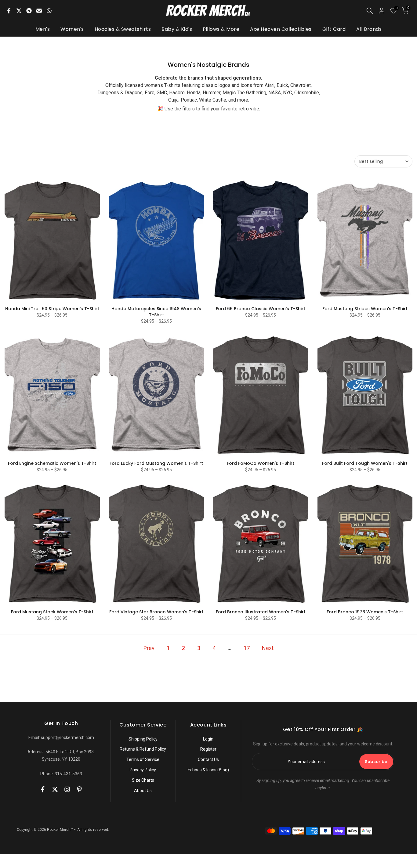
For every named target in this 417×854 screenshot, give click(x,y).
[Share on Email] (39, 10)
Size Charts (143, 780)
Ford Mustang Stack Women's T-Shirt (52, 612)
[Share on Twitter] (19, 10)
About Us (143, 790)
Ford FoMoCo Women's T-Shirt (260, 463)
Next (268, 648)
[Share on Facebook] (9, 10)
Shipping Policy (143, 739)
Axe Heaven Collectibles (281, 29)
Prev (148, 648)
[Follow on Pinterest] (79, 789)
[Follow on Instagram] (67, 789)
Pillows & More (221, 29)
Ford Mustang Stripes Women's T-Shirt (365, 309)
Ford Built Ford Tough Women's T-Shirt (365, 463)
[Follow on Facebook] (43, 789)
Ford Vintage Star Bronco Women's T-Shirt (156, 612)
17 (247, 648)
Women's (72, 29)
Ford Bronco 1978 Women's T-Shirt (365, 612)
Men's (42, 29)
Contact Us (208, 759)
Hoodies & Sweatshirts (123, 29)
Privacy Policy (143, 769)
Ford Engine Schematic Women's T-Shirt (52, 463)
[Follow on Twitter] (55, 789)
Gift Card (334, 29)
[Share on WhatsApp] (49, 10)
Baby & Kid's (176, 29)
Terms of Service (142, 759)
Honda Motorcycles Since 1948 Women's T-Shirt (156, 312)
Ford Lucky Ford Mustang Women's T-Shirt (156, 463)
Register (208, 749)
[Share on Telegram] (29, 10)
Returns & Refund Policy (143, 749)
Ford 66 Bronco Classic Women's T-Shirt (260, 309)
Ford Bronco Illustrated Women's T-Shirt (261, 612)
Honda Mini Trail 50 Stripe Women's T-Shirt (52, 309)
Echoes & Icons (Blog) (208, 769)
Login (208, 739)
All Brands (369, 29)
